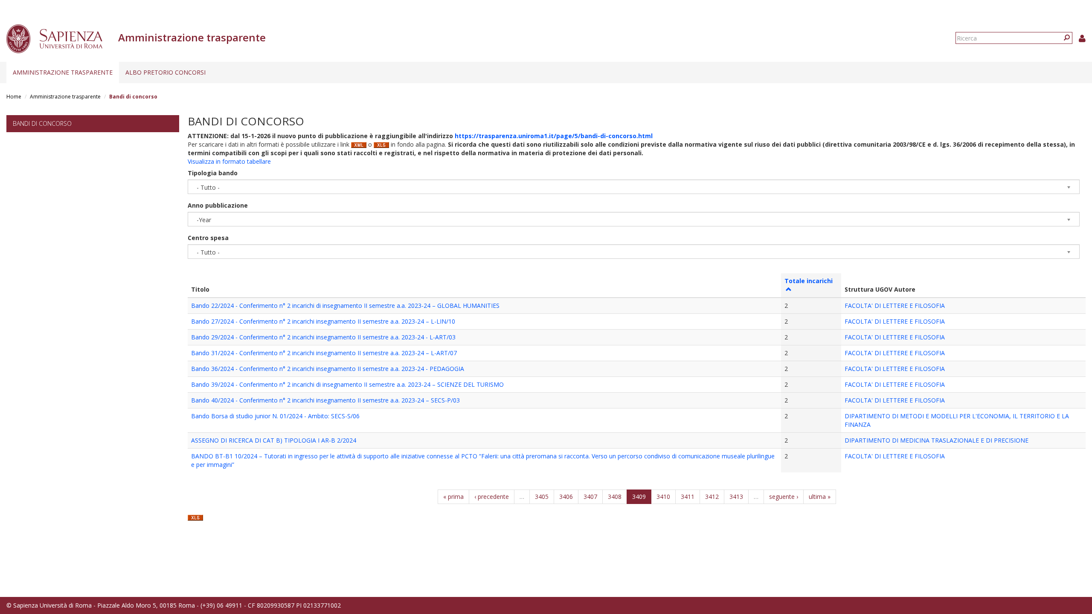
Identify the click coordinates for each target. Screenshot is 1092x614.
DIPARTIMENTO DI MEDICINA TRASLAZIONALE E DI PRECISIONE (936, 440)
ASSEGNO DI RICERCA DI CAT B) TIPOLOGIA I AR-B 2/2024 (273, 440)
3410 (663, 496)
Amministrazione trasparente (63, 72)
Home (13, 96)
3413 (736, 496)
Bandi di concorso (42, 123)
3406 (566, 496)
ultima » (820, 496)
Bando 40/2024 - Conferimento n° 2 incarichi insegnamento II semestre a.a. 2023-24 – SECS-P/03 (325, 400)
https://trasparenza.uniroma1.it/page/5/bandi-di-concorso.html (554, 136)
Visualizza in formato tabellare (229, 161)
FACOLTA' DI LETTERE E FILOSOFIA (895, 305)
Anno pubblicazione (218, 205)
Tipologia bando (213, 173)
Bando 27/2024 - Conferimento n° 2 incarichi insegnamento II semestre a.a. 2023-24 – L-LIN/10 (323, 321)
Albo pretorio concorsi (165, 72)
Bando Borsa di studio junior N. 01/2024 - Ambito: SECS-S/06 (275, 416)
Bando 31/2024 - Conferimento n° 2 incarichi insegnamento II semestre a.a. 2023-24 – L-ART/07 (324, 353)
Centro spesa (208, 238)
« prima (453, 496)
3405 (542, 496)
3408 (615, 496)
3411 (687, 496)
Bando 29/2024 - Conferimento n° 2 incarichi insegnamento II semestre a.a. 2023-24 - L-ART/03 (323, 337)
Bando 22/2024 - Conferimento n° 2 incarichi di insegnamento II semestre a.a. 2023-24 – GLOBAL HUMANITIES (345, 305)
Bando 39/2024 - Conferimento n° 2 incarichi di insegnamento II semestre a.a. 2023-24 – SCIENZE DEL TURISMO (347, 384)
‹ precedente (491, 496)
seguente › (783, 496)
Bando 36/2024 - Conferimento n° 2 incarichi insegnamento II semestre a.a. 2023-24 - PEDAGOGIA (327, 369)
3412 (712, 496)
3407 (590, 496)
